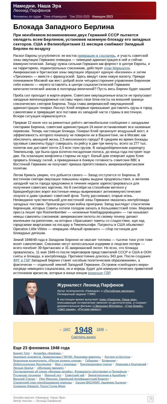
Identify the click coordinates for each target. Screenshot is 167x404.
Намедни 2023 (102, 16)
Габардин (91, 360)
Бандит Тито (21, 353)
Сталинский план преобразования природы (42, 382)
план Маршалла (117, 68)
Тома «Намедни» (55, 16)
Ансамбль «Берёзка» (47, 353)
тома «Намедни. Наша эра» (118, 299)
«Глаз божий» (134, 305)
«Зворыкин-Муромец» (108, 305)
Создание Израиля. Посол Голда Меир (39, 386)
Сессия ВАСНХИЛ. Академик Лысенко (101, 382)
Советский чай (74, 375)
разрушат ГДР (99, 273)
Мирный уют (53, 375)
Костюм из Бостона (117, 356)
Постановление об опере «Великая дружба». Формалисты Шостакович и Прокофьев (70, 371)
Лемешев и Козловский (130, 364)
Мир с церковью (66, 364)
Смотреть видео (83, 337)
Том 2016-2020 (79, 16)
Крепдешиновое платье (96, 364)
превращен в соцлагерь (96, 56)
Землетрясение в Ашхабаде (107, 375)
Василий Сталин (24, 378)
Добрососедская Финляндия (32, 364)
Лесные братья (23, 367)
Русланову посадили (27, 375)
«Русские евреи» (88, 309)
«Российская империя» (119, 290)
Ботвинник (109, 360)
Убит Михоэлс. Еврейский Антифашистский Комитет (74, 378)
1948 (83, 329)
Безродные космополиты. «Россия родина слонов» (47, 360)
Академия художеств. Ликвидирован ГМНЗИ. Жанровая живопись (57, 356)
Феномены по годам (27, 16)
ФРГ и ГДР (21, 260)
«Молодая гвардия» (50, 367)
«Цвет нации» (66, 309)
